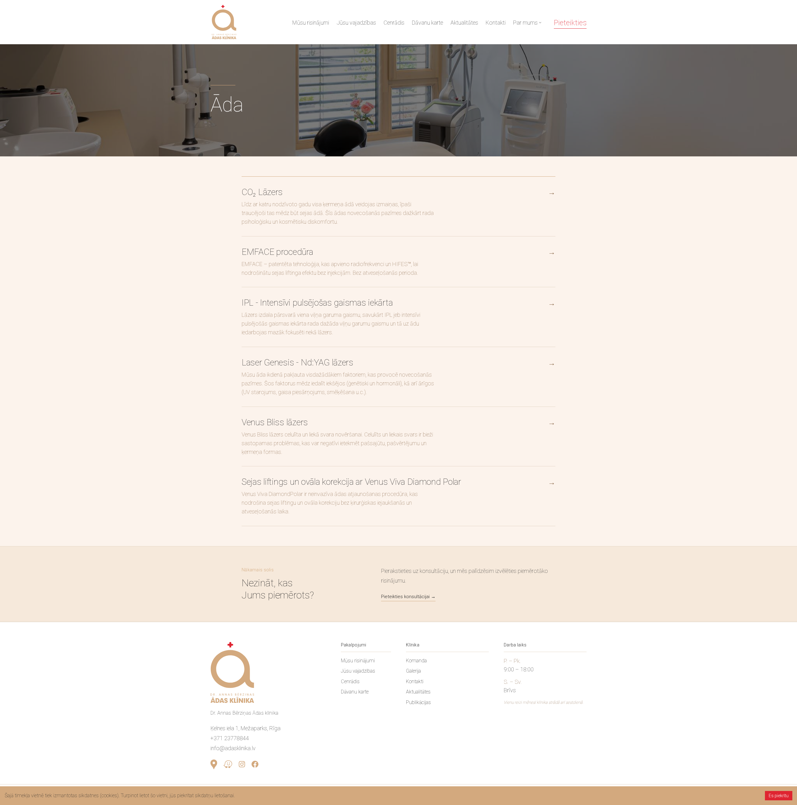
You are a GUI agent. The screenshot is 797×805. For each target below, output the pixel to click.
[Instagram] (241, 764)
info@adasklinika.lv (233, 748)
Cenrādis (394, 22)
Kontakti (496, 22)
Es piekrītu (779, 795)
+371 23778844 (229, 738)
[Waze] (228, 764)
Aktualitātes (464, 22)
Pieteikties (570, 22)
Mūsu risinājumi (310, 22)
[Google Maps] (213, 764)
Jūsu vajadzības (356, 22)
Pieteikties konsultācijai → (408, 596)
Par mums (525, 22)
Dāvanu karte (427, 22)
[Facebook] (255, 764)
